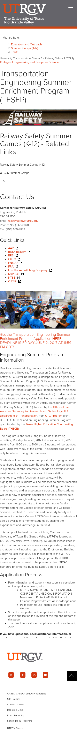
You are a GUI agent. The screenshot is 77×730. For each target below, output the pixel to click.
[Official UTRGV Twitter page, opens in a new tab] (11, 675)
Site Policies (14, 699)
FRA (11, 266)
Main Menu (70, 6)
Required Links (15, 709)
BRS (11, 255)
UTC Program (53, 415)
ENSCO (13, 263)
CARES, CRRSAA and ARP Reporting (26, 693)
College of (29, 62)
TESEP (15, 52)
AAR (11, 248)
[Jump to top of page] (72, 676)
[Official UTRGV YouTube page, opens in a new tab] (45, 675)
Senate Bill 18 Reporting (19, 720)
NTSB (11, 277)
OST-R (12, 281)
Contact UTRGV (15, 704)
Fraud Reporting (15, 715)
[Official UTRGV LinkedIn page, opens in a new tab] (34, 675)
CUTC (12, 259)
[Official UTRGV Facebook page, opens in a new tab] (22, 675)
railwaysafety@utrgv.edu (23, 221)
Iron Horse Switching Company (27, 270)
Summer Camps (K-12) (24, 48)
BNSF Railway (17, 252)
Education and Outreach (26, 44)
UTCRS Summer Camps (14, 173)
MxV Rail (13, 274)
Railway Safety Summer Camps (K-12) (22, 164)
